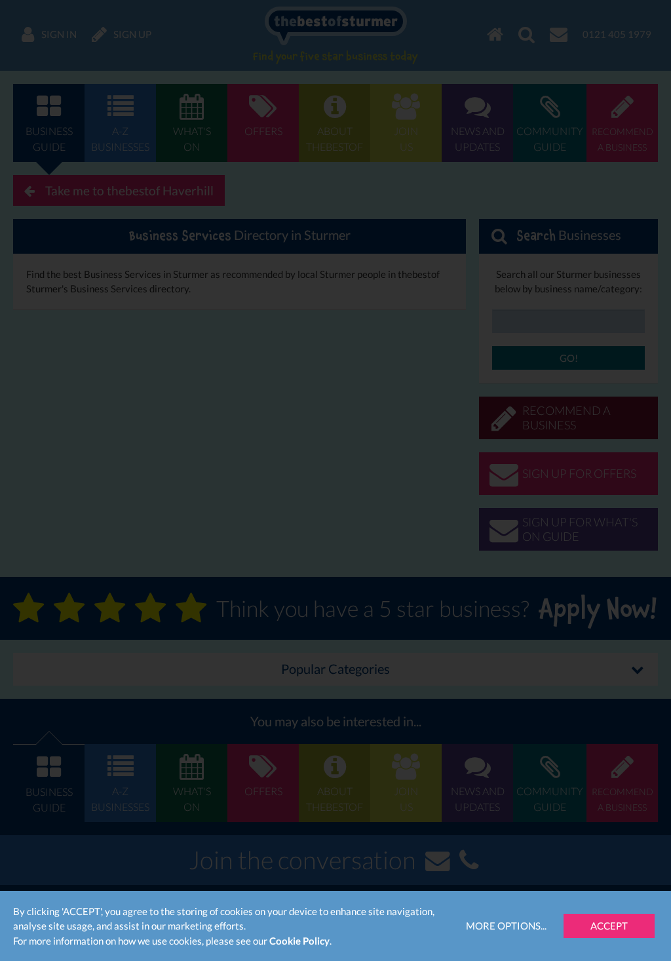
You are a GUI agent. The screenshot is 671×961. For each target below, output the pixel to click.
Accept (609, 926)
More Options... (506, 926)
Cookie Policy (299, 941)
